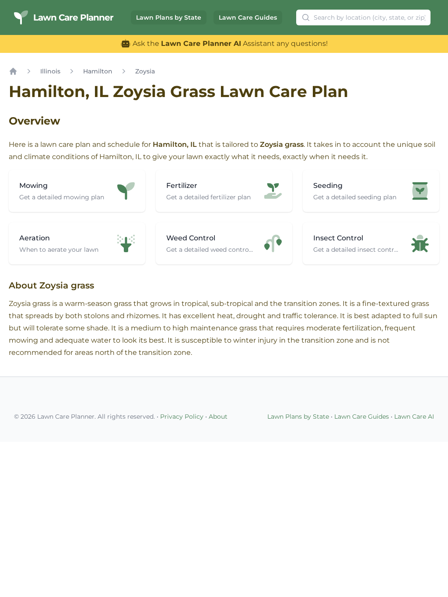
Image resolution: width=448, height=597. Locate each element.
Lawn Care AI (414, 416)
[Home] (13, 71)
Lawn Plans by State (168, 17)
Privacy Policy (181, 416)
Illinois (50, 71)
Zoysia (145, 71)
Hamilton (97, 71)
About (218, 416)
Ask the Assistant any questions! (229, 43)
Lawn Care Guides (248, 17)
